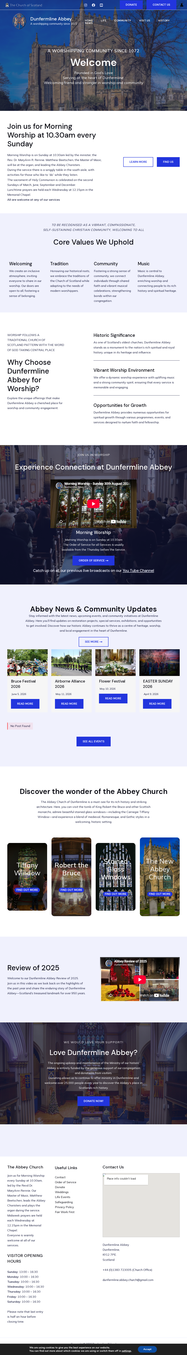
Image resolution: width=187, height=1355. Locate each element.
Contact (60, 1177)
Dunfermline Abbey (51, 19)
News (89, 23)
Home (89, 20)
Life (103, 20)
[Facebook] (93, 5)
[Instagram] (85, 5)
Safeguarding (64, 1202)
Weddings (62, 1192)
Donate (60, 1187)
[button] (131, 4)
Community (122, 20)
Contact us (161, 5)
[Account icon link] (181, 5)
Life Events (62, 1197)
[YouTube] (101, 5)
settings (126, 1351)
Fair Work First (65, 1212)
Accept (147, 1349)
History (164, 20)
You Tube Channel (138, 570)
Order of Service (65, 1182)
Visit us (144, 20)
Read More (25, 704)
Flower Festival (112, 681)
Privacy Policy (64, 1207)
